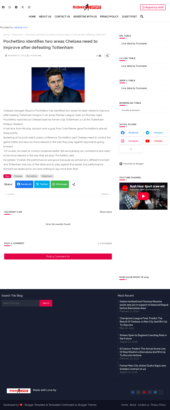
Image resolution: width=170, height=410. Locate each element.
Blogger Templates (35, 405)
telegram (158, 133)
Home (6, 34)
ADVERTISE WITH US (85, 16)
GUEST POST (129, 16)
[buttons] (3, 7)
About (133, 405)
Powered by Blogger (134, 163)
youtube (158, 141)
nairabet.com (21, 27)
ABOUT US (45, 16)
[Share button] (74, 184)
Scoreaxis (141, 43)
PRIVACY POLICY (109, 16)
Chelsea (18, 176)
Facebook (26, 184)
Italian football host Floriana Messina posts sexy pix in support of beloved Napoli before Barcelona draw (144, 304)
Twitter (44, 184)
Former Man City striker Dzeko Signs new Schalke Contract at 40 (143, 367)
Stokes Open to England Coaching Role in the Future (143, 337)
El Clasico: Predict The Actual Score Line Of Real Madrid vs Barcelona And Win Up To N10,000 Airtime (143, 352)
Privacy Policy (158, 405)
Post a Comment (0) (58, 256)
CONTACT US (62, 16)
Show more (106, 212)
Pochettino (32, 176)
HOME (32, 16)
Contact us (143, 405)
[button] (142, 16)
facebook (133, 133)
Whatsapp (61, 184)
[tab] (32, 16)
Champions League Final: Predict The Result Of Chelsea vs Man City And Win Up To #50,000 (143, 321)
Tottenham (17, 34)
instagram (133, 141)
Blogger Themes (87, 405)
